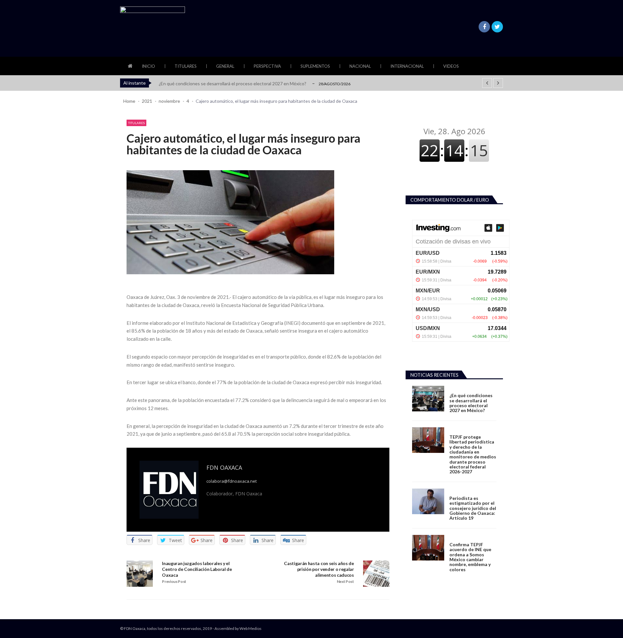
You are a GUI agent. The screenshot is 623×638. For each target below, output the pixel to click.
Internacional (407, 66)
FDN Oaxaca (224, 467)
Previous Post (174, 581)
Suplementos (315, 66)
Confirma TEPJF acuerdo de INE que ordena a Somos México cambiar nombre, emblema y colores (470, 557)
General (225, 66)
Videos (451, 66)
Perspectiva (267, 66)
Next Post (345, 581)
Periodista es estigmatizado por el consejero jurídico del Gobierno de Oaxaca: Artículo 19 (472, 508)
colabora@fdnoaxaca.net (231, 481)
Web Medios (250, 628)
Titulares (186, 66)
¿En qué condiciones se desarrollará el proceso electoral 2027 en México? (232, 83)
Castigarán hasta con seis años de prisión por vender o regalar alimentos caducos (319, 569)
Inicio (148, 66)
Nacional (360, 66)
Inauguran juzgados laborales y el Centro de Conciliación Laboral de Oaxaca (197, 569)
